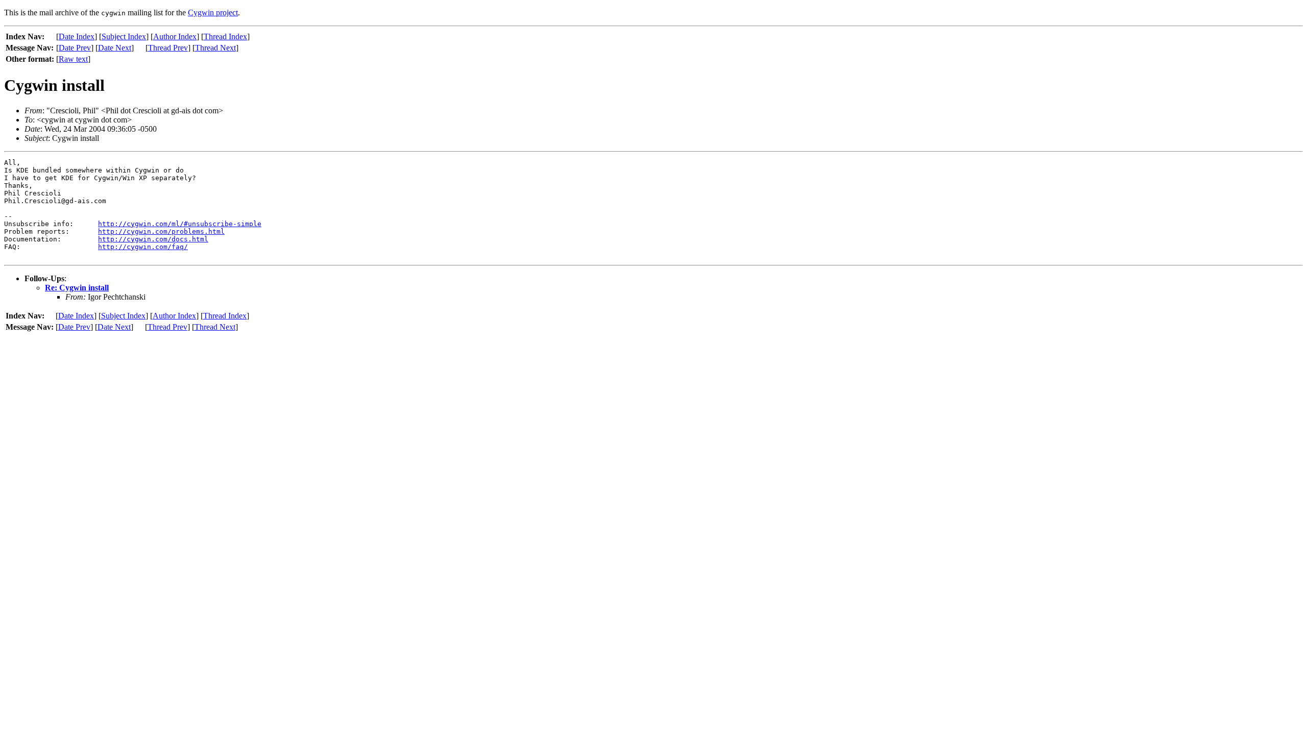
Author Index (175, 36)
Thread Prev (168, 47)
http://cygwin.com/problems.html (161, 231)
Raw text (73, 59)
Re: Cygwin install (77, 287)
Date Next (114, 47)
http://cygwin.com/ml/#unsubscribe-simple (179, 224)
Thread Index (225, 36)
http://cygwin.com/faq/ (143, 247)
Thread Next (215, 47)
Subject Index (124, 36)
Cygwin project (213, 12)
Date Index (76, 36)
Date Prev (75, 47)
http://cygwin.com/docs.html (153, 239)
